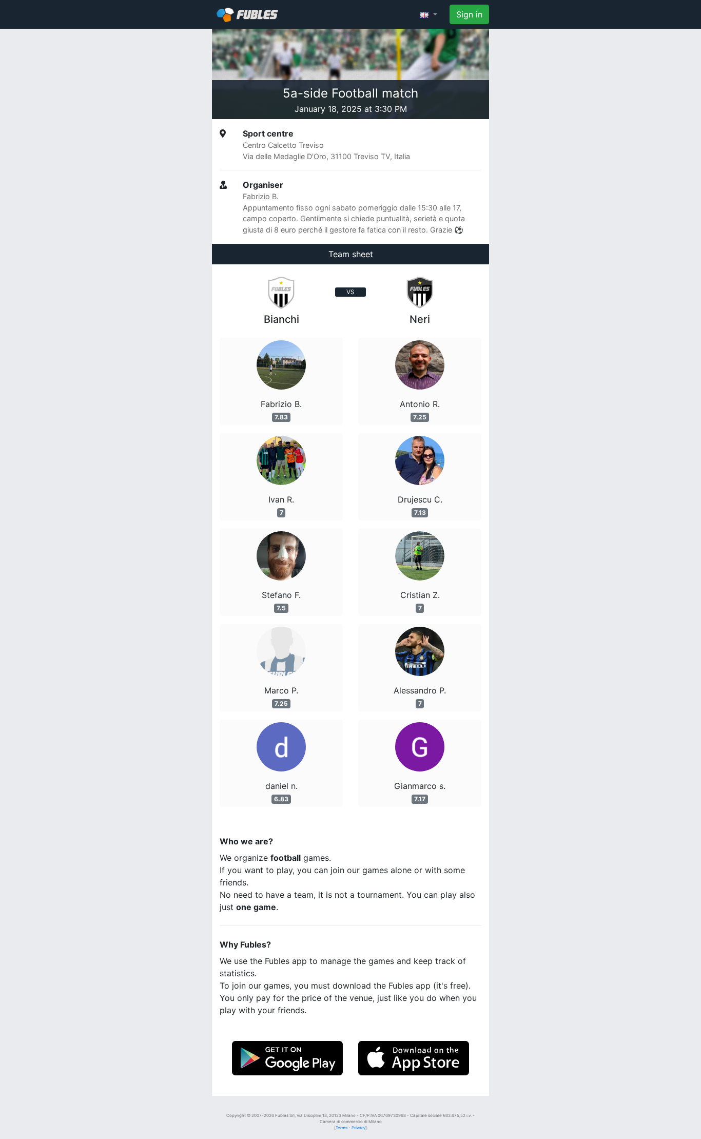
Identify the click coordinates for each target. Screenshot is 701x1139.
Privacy (358, 1127)
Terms (341, 1127)
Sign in (469, 14)
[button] (428, 14)
